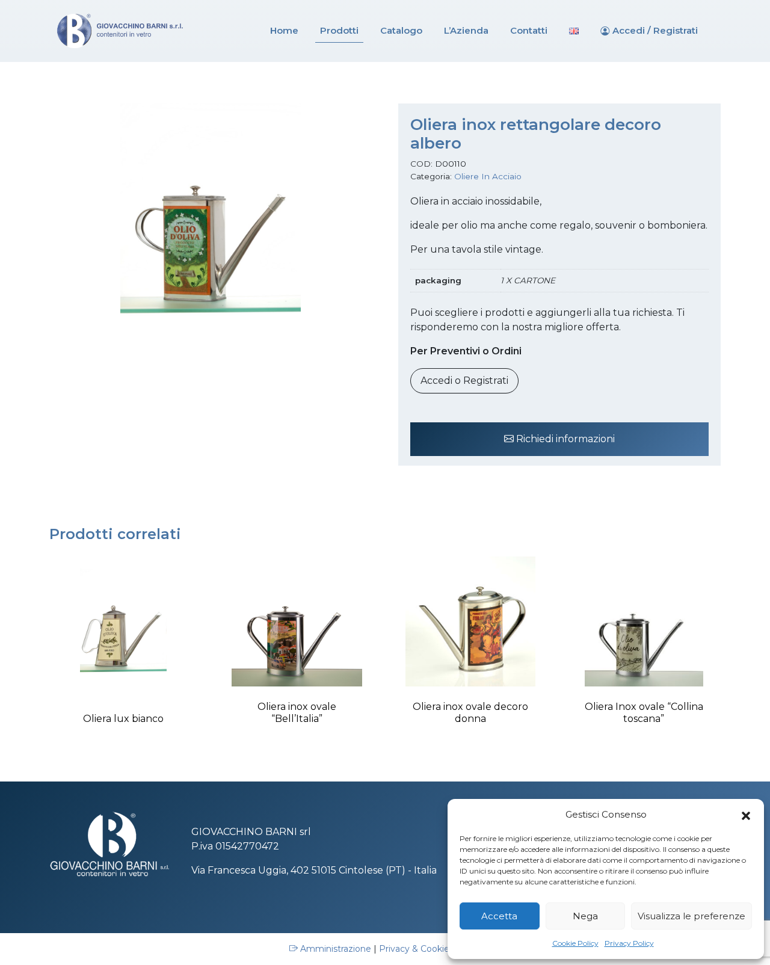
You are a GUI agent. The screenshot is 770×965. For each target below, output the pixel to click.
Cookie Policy (575, 943)
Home (284, 30)
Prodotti (339, 30)
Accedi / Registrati (655, 30)
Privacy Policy (629, 943)
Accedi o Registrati (464, 380)
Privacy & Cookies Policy (430, 948)
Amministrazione (336, 948)
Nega (585, 916)
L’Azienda (466, 30)
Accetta (499, 916)
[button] (746, 815)
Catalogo (401, 30)
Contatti (528, 30)
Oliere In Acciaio (488, 176)
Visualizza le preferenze (691, 916)
